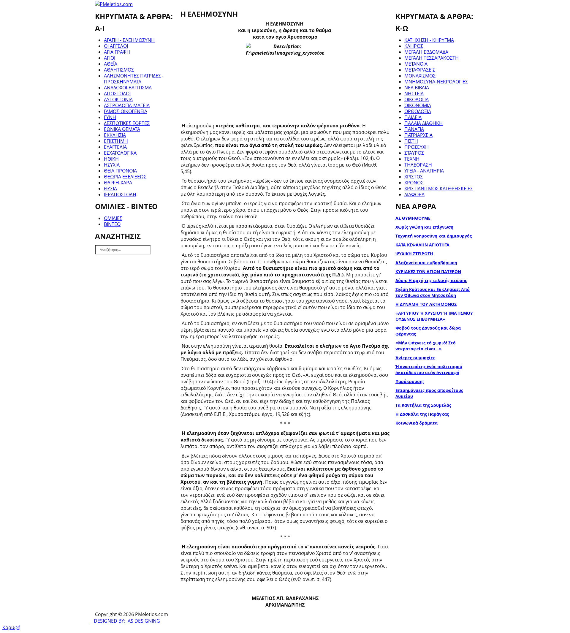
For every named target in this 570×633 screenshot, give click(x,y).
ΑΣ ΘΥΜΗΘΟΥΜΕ (412, 218)
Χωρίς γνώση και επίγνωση (424, 227)
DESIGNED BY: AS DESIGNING (124, 621)
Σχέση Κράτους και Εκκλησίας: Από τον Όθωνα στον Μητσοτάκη (432, 292)
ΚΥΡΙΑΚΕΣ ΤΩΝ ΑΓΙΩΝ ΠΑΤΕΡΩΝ (428, 271)
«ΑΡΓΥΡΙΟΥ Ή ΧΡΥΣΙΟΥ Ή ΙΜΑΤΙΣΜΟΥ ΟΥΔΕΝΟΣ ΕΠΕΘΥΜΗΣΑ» (434, 316)
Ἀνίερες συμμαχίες (415, 357)
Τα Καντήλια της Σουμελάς (423, 405)
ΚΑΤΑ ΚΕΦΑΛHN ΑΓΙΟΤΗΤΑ (422, 245)
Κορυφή (11, 627)
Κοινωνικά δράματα (416, 423)
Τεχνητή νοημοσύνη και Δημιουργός (433, 236)
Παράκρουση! (409, 381)
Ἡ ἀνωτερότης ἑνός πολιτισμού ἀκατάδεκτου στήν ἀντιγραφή (428, 369)
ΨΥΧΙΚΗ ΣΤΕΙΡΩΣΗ (414, 254)
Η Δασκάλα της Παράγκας (422, 414)
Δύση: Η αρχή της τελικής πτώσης (431, 280)
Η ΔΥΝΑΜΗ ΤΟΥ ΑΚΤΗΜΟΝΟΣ (426, 304)
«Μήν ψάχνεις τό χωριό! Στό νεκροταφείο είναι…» (425, 346)
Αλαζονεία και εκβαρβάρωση (426, 262)
